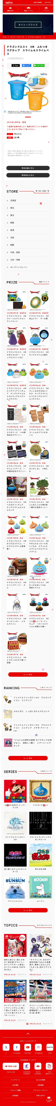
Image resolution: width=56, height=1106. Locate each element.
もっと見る (28, 674)
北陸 (12, 237)
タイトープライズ (17, 37)
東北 (12, 208)
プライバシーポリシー (40, 1090)
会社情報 (15, 1085)
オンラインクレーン (18, 267)
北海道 (13, 200)
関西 (12, 245)
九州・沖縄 (15, 260)
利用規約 (15, 1095)
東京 (12, 215)
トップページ (15, 1080)
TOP (4, 37)
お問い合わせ (40, 1095)
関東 (12, 223)
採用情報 (41, 1085)
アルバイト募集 (15, 1090)
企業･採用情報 (38, 2)
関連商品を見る (28, 175)
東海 (12, 230)
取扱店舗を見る (28, 168)
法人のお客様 (40, 1080)
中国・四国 (15, 252)
